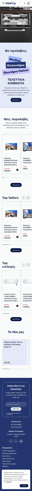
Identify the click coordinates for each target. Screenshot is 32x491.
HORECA (5, 466)
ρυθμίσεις (9, 482)
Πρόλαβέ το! (16, 100)
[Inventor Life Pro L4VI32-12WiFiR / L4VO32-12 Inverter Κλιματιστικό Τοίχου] (11, 283)
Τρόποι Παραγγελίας (8, 451)
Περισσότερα (16, 185)
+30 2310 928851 (16, 424)
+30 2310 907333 (16, 427)
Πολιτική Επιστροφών (9, 464)
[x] (16, 441)
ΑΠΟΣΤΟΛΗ (16, 409)
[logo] (9, 3)
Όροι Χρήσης (6, 456)
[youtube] (21, 441)
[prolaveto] (16, 24)
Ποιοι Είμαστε (6, 461)
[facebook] (11, 441)
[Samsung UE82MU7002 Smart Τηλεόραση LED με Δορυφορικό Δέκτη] (11, 147)
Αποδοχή (24, 485)
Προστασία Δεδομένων (9, 453)
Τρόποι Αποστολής (8, 458)
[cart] (24, 3)
